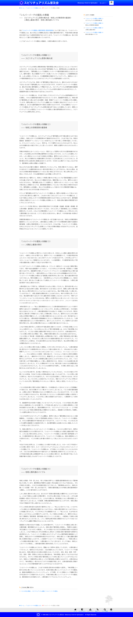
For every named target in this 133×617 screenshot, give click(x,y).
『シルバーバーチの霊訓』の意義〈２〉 (94, 24)
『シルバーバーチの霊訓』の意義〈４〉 (94, 33)
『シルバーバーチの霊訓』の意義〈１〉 (94, 19)
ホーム (22, 8)
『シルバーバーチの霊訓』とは (33, 8)
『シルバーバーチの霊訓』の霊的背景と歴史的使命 (37, 30)
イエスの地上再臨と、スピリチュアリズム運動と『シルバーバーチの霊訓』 (39, 591)
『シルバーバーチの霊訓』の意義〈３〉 (94, 28)
